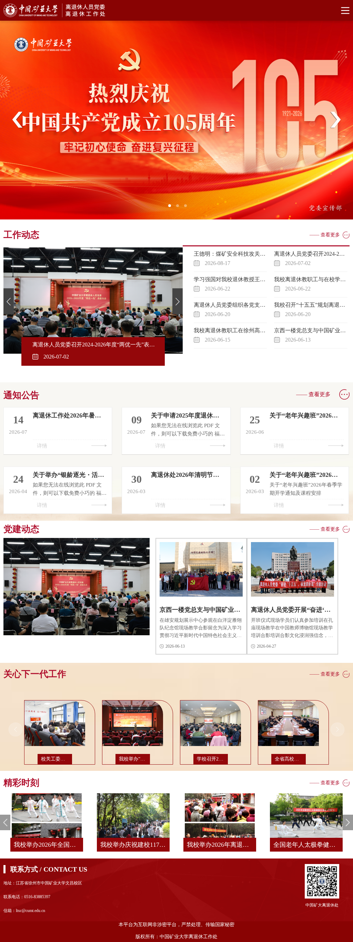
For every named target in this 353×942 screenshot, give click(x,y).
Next (335, 120)
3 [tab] (187, 207)
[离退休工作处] (176, 10)
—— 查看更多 (325, 234)
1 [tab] (171, 207)
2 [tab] (179, 207)
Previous (17, 120)
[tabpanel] (176, 120)
